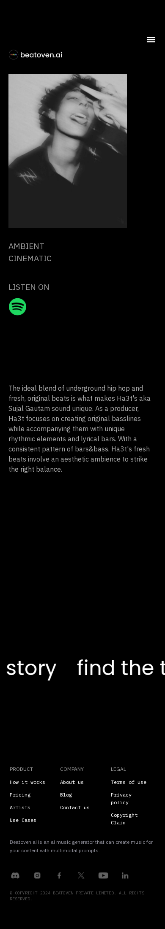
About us (72, 782)
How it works (27, 782)
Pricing (20, 794)
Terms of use (128, 782)
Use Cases (23, 820)
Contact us (75, 807)
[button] (136, 59)
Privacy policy (121, 798)
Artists (20, 807)
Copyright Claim (124, 819)
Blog (66, 794)
